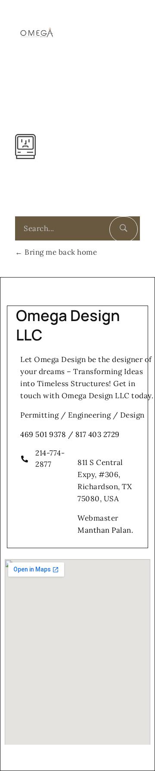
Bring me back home (60, 252)
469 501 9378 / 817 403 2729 (70, 434)
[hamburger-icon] (136, 29)
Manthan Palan (104, 530)
